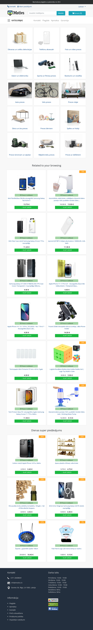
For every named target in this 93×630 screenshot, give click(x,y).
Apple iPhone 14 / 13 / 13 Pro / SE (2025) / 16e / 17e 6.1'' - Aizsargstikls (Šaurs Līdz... (26, 327)
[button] (82, 7)
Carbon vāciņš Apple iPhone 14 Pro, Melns (26, 463)
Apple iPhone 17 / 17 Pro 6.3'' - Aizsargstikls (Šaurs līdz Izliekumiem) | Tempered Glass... (67, 285)
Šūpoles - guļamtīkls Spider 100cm (26, 549)
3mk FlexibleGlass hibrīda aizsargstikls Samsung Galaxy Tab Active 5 (26, 199)
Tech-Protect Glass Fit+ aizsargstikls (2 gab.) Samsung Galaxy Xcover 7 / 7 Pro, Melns (26, 413)
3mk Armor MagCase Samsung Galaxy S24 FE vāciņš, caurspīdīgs (66, 507)
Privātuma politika (16, 616)
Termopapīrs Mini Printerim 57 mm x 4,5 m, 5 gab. (26, 369)
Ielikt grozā (27, 207)
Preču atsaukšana (16, 613)
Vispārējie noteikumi (17, 620)
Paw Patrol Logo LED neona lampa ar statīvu (66, 549)
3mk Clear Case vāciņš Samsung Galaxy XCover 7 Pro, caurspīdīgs (26, 242)
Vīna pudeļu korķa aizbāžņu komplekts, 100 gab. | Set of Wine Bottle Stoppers (27, 507)
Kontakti (13, 6)
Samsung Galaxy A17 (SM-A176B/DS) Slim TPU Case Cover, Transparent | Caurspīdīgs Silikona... (26, 285)
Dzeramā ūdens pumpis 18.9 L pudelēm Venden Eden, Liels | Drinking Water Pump (67, 413)
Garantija (65, 20)
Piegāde (46, 20)
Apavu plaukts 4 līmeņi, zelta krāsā (66, 463)
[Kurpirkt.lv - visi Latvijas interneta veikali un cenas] (53, 605)
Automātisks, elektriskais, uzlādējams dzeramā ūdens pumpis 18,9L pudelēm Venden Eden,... (67, 199)
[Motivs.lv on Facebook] (53, 609)
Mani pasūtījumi (25, 6)
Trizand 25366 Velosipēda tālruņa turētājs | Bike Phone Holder (66, 327)
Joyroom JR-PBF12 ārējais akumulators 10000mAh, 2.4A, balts (66, 242)
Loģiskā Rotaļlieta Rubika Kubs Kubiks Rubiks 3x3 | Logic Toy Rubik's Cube (67, 370)
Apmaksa (55, 20)
